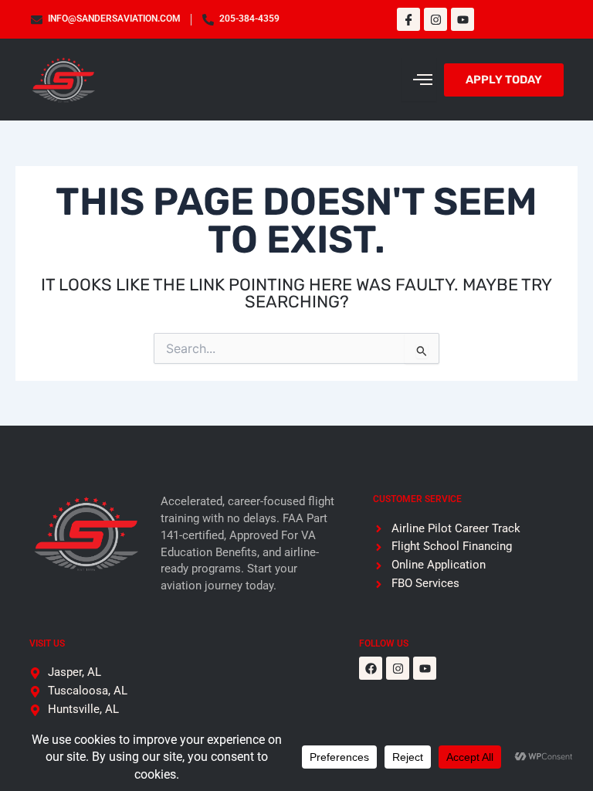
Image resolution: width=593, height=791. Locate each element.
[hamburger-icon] (419, 79)
